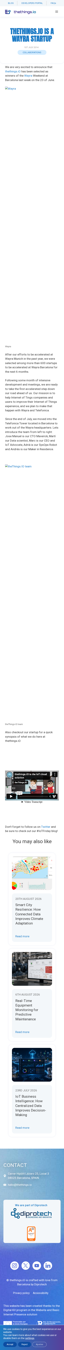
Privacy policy (21, 1293)
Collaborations (32, 52)
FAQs (53, 3)
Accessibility (40, 1293)
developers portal (32, 3)
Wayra (28, 75)
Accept (10, 1344)
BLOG (11, 3)
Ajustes (39, 1344)
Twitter (45, 826)
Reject (25, 1344)
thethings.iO (13, 71)
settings (29, 1338)
